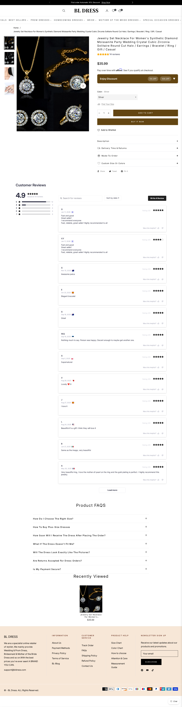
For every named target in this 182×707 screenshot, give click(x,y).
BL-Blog (56, 663)
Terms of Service (60, 658)
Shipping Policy (89, 655)
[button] (64, 10)
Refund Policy (88, 660)
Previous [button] (22, 86)
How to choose (118, 653)
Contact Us (87, 666)
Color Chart (117, 648)
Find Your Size (108, 104)
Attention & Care (119, 658)
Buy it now (137, 122)
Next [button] (83, 86)
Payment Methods (61, 648)
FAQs (84, 650)
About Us (56, 642)
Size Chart (116, 642)
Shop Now (106, 2)
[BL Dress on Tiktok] (153, 670)
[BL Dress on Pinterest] (142, 670)
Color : (103, 92)
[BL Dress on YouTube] (147, 670)
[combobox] (112, 198)
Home (16, 28)
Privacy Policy (59, 653)
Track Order (88, 645)
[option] (53, 83)
